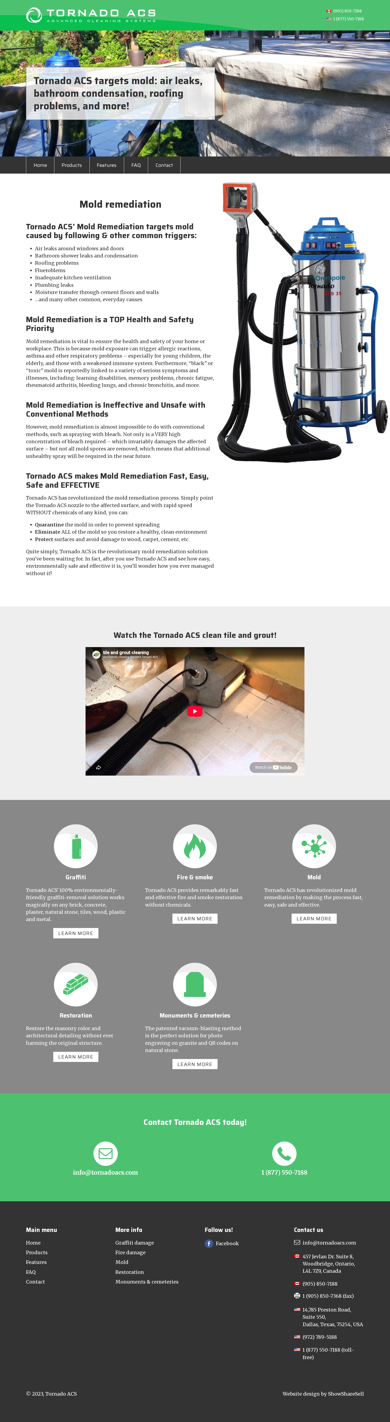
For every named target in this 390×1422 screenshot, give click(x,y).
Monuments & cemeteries (147, 1282)
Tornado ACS (61, 1394)
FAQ (136, 165)
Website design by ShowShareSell (323, 1394)
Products (72, 165)
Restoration (129, 1272)
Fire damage (130, 1253)
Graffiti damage (134, 1243)
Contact (164, 165)
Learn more (75, 933)
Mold (121, 1262)
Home (40, 165)
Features (106, 165)
